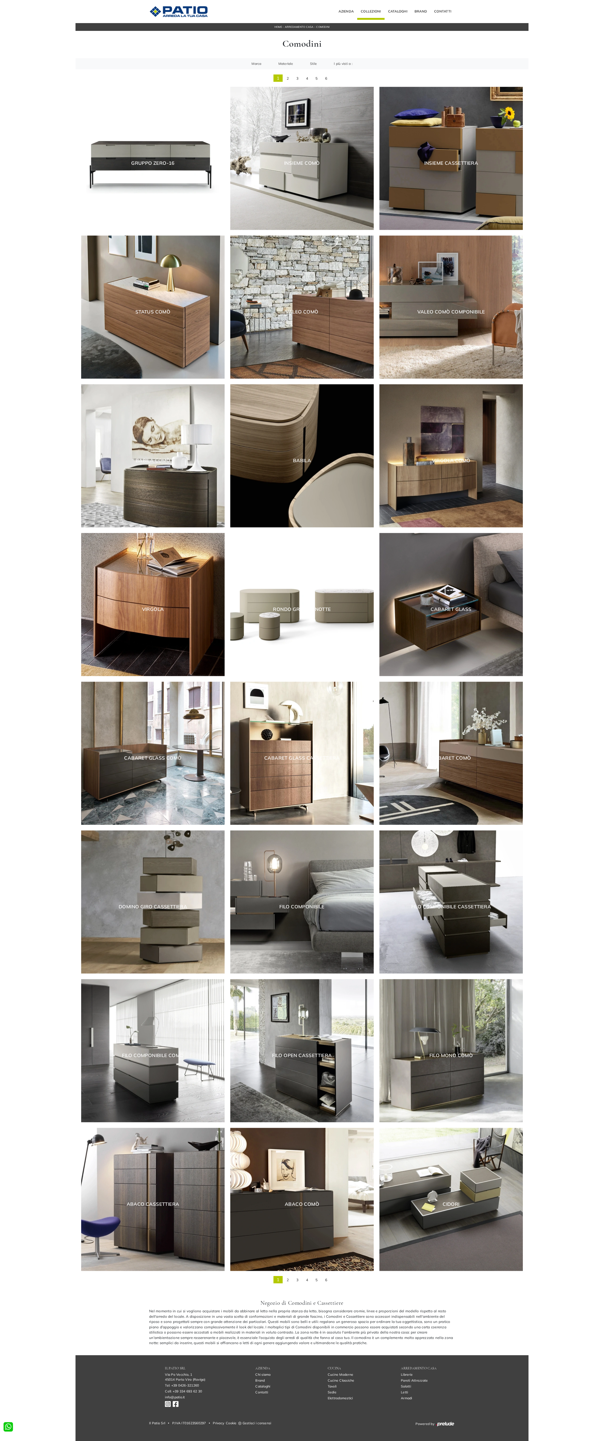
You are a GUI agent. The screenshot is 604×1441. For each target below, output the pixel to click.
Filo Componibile (301, 906)
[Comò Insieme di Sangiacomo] (302, 158)
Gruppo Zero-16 (153, 163)
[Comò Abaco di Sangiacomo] (302, 1199)
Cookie (231, 1423)
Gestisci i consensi (257, 1423)
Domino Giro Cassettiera (153, 906)
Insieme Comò (302, 163)
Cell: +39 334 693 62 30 (183, 1391)
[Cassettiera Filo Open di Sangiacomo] (302, 1050)
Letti (404, 1392)
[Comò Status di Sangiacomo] (153, 307)
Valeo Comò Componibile (451, 311)
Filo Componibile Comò (153, 1055)
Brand (421, 11)
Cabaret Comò (451, 758)
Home (278, 27)
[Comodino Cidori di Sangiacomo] (451, 1199)
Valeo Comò (301, 311)
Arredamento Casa (299, 27)
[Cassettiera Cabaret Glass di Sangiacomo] (302, 753)
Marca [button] (256, 64)
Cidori (451, 1204)
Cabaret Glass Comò (152, 758)
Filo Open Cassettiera (302, 1055)
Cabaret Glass (451, 609)
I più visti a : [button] (343, 64)
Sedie (332, 1392)
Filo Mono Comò (451, 1055)
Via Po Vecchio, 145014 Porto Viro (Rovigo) (185, 1377)
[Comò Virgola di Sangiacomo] (451, 455)
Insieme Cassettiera (451, 163)
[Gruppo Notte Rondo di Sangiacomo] (302, 604)
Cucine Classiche (341, 1380)
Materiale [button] (285, 64)
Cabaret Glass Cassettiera (302, 758)
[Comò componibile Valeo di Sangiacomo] (451, 307)
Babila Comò (153, 460)
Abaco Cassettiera (153, 1204)
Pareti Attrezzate (414, 1380)
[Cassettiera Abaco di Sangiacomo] (153, 1199)
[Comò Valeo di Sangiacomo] (302, 307)
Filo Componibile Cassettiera (451, 906)
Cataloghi (397, 11)
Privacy (218, 1423)
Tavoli (332, 1386)
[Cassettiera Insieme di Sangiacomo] (451, 158)
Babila (302, 460)
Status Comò (152, 311)
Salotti (406, 1386)
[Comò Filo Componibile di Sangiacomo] (153, 1050)
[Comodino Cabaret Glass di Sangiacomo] (451, 604)
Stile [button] (313, 64)
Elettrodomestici (340, 1398)
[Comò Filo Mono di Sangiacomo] (451, 1050)
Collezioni (371, 11)
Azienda (346, 11)
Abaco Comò (302, 1204)
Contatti (442, 11)
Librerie (407, 1374)
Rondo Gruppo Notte (302, 609)
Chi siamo (263, 1374)
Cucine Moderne (340, 1374)
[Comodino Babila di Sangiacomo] (302, 455)
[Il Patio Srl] (178, 11)
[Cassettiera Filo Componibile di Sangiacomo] (451, 901)
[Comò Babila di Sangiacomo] (153, 455)
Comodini (323, 27)
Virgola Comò (451, 460)
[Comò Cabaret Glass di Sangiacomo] (153, 753)
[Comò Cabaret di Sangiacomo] (451, 753)
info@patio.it (175, 1397)
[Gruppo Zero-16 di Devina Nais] (153, 158)
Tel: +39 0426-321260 (182, 1385)
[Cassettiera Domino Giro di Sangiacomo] (153, 901)
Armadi (406, 1398)
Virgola (153, 609)
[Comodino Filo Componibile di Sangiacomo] (302, 901)
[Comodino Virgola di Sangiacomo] (153, 604)
